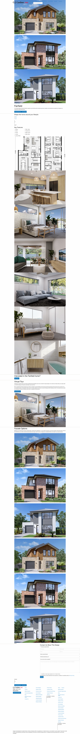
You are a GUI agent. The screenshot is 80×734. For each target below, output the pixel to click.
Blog (25, 694)
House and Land (38, 691)
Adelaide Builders (39, 698)
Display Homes (37, 1)
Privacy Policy (72, 675)
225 (15, 116)
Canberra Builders (39, 700)
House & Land (44, 1)
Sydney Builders (38, 696)
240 (15, 117)
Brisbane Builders (39, 701)
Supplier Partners (50, 693)
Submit (42, 676)
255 (15, 118)
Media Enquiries (27, 691)
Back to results (18, 103)
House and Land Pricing (51, 691)
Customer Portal (49, 689)
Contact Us (26, 699)
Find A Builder (38, 693)
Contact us (31, 3)
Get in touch (17, 378)
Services (55, 1)
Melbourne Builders (39, 694)
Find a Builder (50, 1)
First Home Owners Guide (28, 697)
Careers (26, 689)
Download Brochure (18, 111)
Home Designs (31, 1)
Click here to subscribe (17, 692)
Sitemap (48, 694)
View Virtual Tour (17, 34)
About (26, 687)
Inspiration (60, 1)
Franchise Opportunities (29, 693)
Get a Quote (24, 111)
